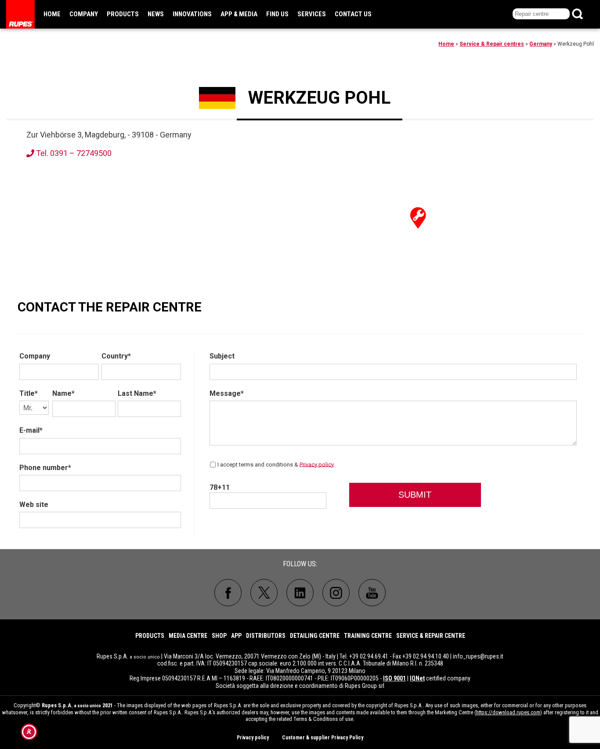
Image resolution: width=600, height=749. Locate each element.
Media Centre (188, 635)
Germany (540, 44)
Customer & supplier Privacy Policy (322, 738)
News (156, 14)
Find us (277, 14)
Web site (33, 504)
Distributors (266, 635)
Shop (219, 635)
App (236, 635)
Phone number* (45, 467)
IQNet (417, 678)
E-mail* (31, 430)
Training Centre (368, 635)
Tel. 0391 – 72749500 (73, 153)
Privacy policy (317, 464)
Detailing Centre (315, 635)
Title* (28, 393)
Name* (63, 393)
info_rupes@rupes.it (478, 656)
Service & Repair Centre (430, 635)
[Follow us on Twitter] (264, 592)
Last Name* (137, 393)
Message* (227, 393)
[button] (418, 217)
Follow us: (300, 564)
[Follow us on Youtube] (372, 592)
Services (311, 14)
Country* (116, 356)
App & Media (238, 14)
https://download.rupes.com (508, 712)
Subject (222, 356)
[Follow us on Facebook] (228, 592)
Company (83, 14)
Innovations (192, 14)
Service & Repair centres (491, 44)
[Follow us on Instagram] (336, 592)
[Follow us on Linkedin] (300, 592)
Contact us (353, 14)
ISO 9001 (394, 678)
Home (52, 14)
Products (123, 14)
